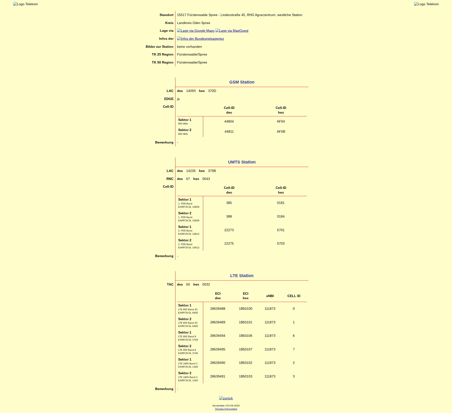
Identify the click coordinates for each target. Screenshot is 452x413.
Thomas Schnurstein (226, 409)
